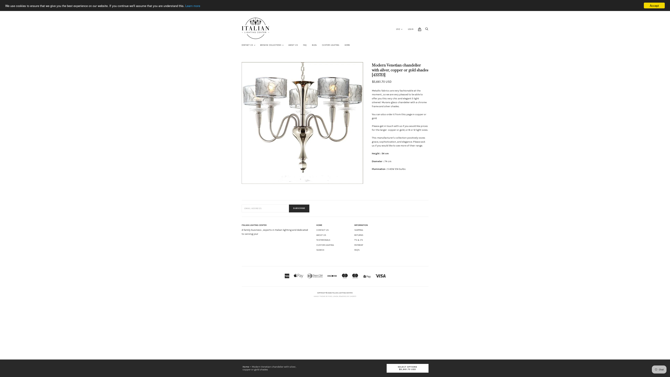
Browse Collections (270, 45)
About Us (293, 45)
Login (411, 29)
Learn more (192, 5)
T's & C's (358, 240)
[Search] (427, 29)
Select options (407, 368)
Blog (314, 45)
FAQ (305, 45)
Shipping (358, 230)
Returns (358, 235)
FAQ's (357, 250)
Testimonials (323, 240)
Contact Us (247, 45)
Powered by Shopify (347, 296)
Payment (358, 245)
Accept (654, 5)
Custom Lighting (330, 45)
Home (347, 45)
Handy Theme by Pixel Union (326, 296)
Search (320, 250)
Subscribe (299, 208)
